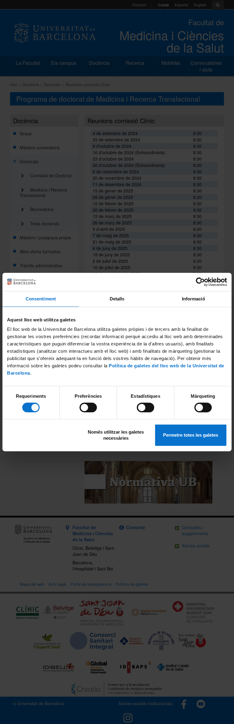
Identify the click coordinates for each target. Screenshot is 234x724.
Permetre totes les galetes (190, 435)
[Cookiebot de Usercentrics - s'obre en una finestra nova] (200, 281)
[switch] (88, 407)
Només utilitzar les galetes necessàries (116, 435)
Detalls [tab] (117, 298)
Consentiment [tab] (41, 298)
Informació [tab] (193, 298)
